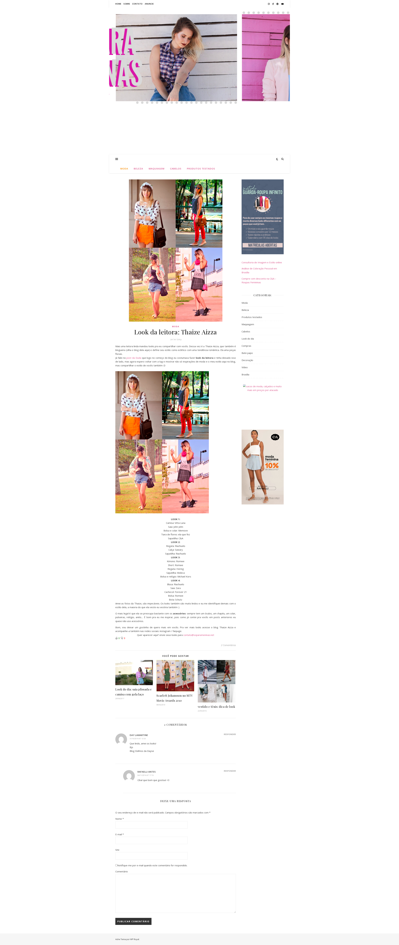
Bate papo (247, 352)
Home (118, 3)
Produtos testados (201, 168)
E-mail (119, 834)
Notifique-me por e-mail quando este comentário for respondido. (152, 865)
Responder (230, 734)
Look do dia (248, 338)
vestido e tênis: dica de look (216, 707)
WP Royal (134, 939)
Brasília (245, 374)
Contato (137, 3)
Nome (119, 818)
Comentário (121, 871)
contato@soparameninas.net (198, 634)
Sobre (126, 3)
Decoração (247, 360)
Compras (246, 345)
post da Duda (133, 357)
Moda (124, 168)
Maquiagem (156, 168)
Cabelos (175, 168)
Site (117, 849)
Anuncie (149, 3)
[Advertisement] (199, 131)
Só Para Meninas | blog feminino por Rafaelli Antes (199, 32)
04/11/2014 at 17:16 (145, 775)
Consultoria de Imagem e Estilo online (262, 262)
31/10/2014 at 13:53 (138, 738)
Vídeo (245, 367)
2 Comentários (228, 645)
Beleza (138, 168)
